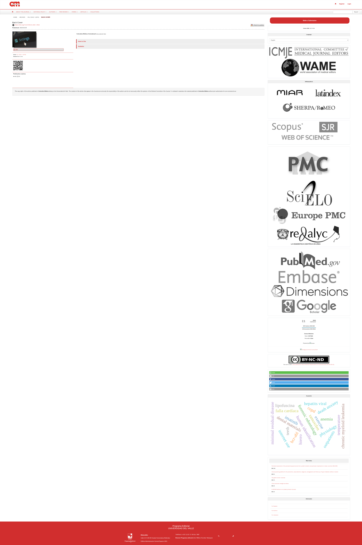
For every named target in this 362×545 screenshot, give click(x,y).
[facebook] (222, 536)
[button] (309, 372)
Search (356, 12)
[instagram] (226, 536)
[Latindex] (328, 93)
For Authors (274, 510)
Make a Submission (309, 20)
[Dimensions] (309, 291)
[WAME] (309, 67)
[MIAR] (289, 92)
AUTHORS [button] (52, 12)
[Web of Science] (308, 137)
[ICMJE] (309, 52)
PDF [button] (16, 50)
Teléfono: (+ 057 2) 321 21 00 (184, 534)
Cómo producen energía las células (280, 483)
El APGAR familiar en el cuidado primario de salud (284, 489)
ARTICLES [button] (83, 12)
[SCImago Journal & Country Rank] (309, 349)
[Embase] (309, 276)
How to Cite (82, 41)
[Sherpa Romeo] (309, 107)
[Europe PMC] (309, 215)
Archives (22, 17)
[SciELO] (309, 192)
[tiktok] (233, 536)
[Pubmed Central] (309, 163)
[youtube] (229, 536)
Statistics (81, 46)
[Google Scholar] (309, 306)
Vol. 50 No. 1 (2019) (33, 17)
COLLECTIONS (94, 12)
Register (341, 4)
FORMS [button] (74, 12)
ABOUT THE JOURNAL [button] (23, 12)
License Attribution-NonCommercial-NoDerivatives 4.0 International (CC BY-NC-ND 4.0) (313, 364)
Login (349, 4)
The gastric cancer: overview (278, 477)
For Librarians (275, 515)
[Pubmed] (309, 259)
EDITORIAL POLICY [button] (39, 12)
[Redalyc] (309, 234)
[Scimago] (328, 127)
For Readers (274, 506)
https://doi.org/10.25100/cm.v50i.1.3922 (27, 25)
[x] (218, 536)
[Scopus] (288, 126)
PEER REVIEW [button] (63, 12)
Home (15, 17)
